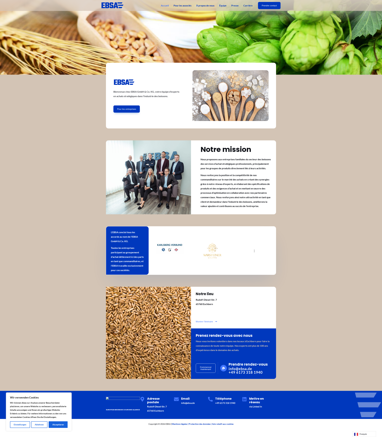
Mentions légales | (180, 424)
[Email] (176, 399)
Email (185, 399)
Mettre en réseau (256, 400)
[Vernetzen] (244, 399)
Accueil (165, 5)
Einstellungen (20, 424)
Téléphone (223, 399)
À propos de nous (205, 5)
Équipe (223, 5)
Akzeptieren (58, 424)
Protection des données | (200, 424)
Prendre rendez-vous (248, 364)
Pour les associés (182, 5)
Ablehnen (39, 424)
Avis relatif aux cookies (223, 424)
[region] (39, 411)
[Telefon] (210, 399)
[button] (269, 5)
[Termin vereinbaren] (223, 368)
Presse (235, 5)
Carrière (248, 5)
